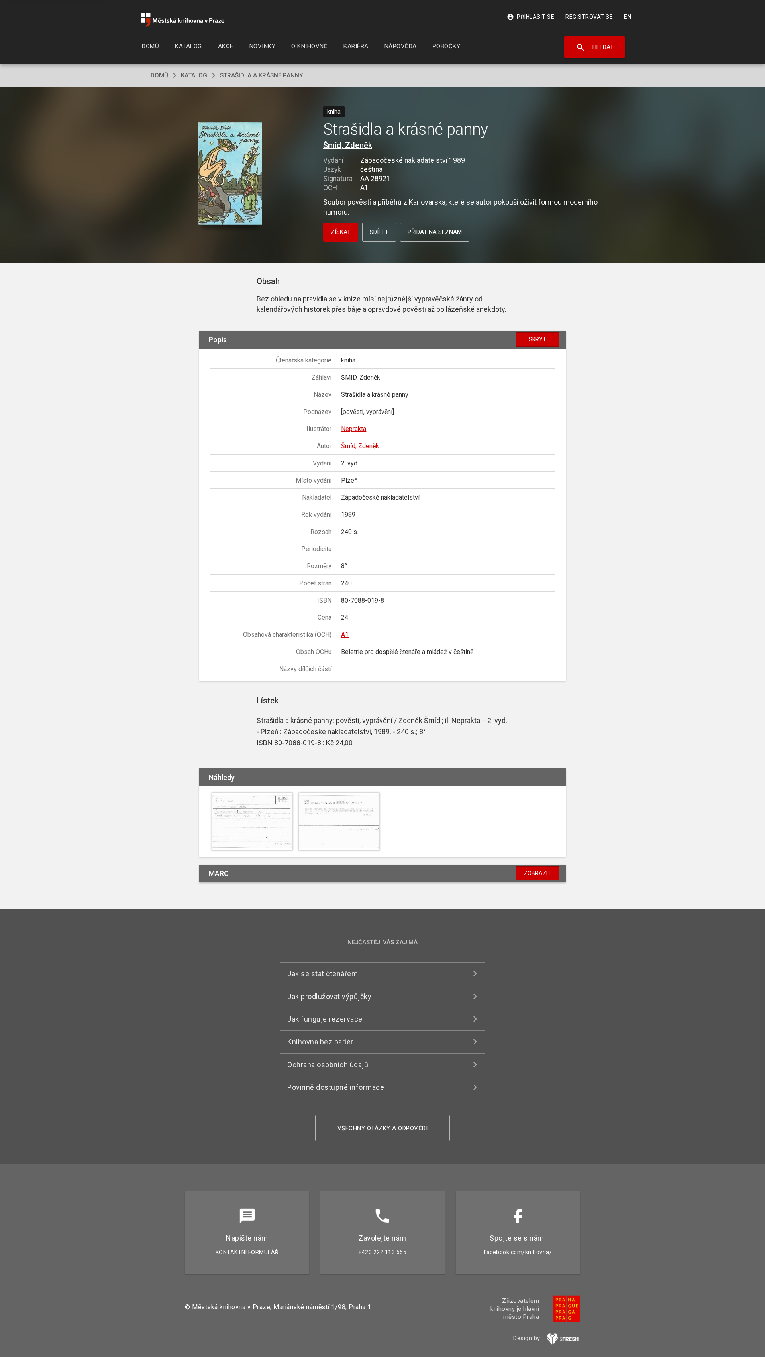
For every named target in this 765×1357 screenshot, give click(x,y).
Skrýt (537, 339)
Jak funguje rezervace (325, 1019)
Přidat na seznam (435, 232)
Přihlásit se (530, 16)
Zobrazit (537, 873)
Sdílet (379, 232)
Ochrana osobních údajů (327, 1064)
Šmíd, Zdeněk (347, 145)
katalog (194, 75)
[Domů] (182, 19)
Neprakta (353, 429)
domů (159, 75)
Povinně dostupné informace (335, 1087)
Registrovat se (589, 17)
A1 (345, 634)
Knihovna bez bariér (320, 1042)
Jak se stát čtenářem (322, 973)
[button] (230, 174)
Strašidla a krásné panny (261, 75)
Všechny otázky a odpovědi (382, 1128)
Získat (341, 232)
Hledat (595, 47)
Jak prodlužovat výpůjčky (329, 996)
